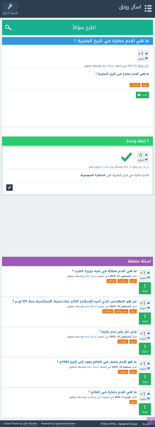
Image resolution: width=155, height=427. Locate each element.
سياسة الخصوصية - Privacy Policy (119, 423)
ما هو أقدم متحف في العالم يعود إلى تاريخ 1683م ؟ (97, 362)
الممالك (111, 281)
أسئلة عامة (108, 66)
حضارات (135, 85)
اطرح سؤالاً (84, 27)
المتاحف (123, 372)
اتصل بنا (146, 423)
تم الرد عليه (143, 167)
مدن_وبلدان (121, 311)
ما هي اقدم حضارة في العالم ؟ (112, 392)
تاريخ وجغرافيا (94, 397)
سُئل (146, 66)
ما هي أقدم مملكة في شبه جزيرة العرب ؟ (104, 271)
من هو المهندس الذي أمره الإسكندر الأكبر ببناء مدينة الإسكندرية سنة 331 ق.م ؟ (74, 301)
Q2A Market (30, 423)
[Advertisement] (77, 112)
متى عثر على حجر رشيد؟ (118, 332)
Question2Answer (65, 423)
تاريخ (145, 85)
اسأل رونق (130, 6)
